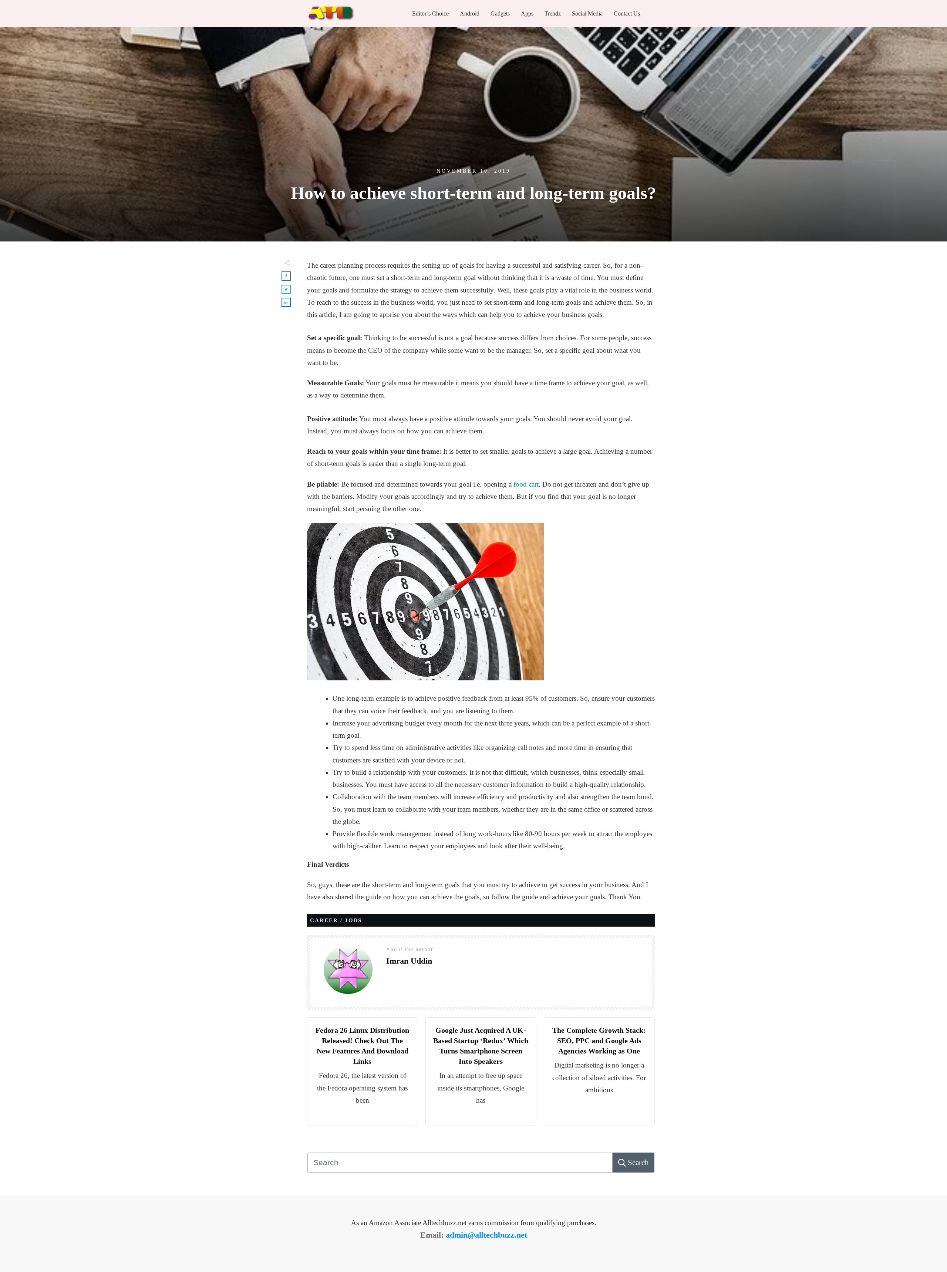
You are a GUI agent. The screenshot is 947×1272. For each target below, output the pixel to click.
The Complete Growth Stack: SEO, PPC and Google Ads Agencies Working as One (599, 1040)
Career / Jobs (336, 920)
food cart (525, 484)
